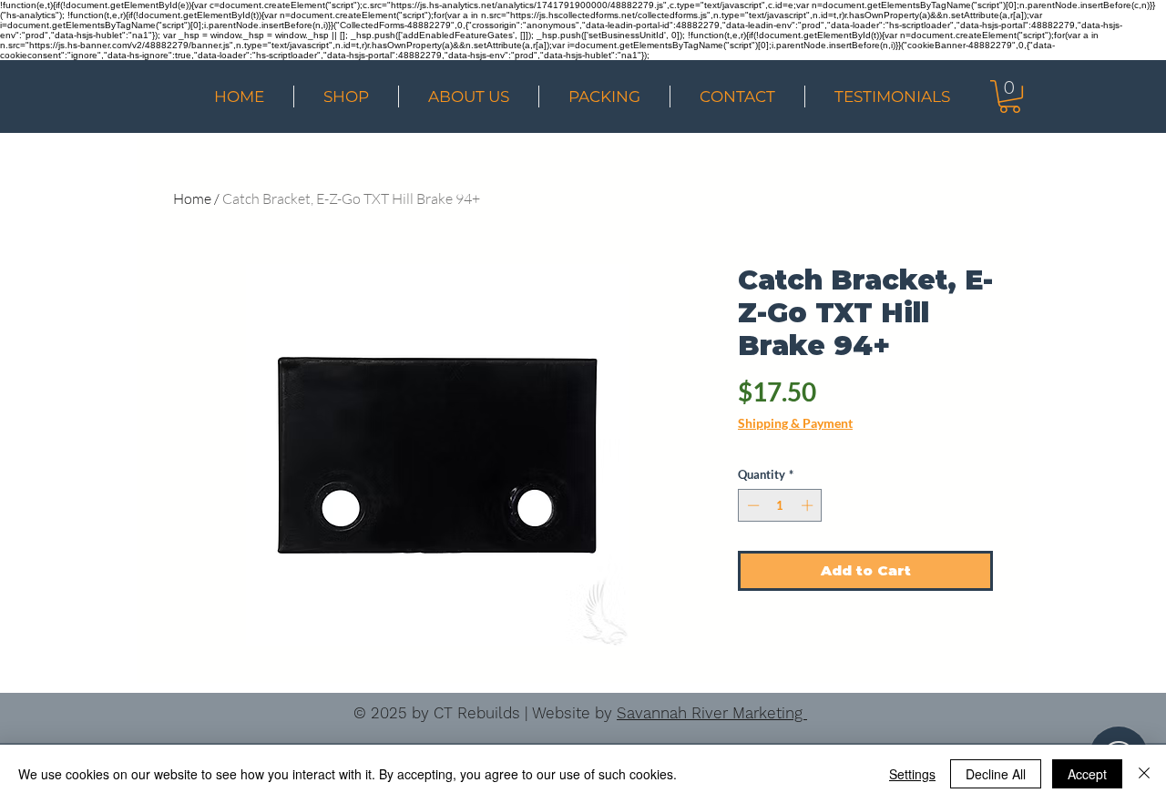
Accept (1087, 774)
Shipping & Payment (795, 423)
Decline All (996, 774)
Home (192, 198)
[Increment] (809, 505)
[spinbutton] (780, 505)
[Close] (1144, 773)
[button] (1009, 96)
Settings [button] (912, 774)
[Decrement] (751, 505)
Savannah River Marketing (712, 713)
